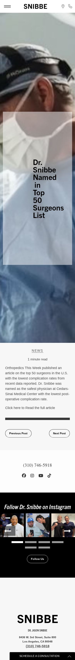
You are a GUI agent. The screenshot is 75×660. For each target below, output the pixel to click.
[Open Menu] (7, 6)
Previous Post (18, 433)
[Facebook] (24, 475)
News (37, 350)
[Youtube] (41, 475)
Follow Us (37, 558)
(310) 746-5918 (37, 646)
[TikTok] (49, 475)
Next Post (59, 433)
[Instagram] (32, 475)
